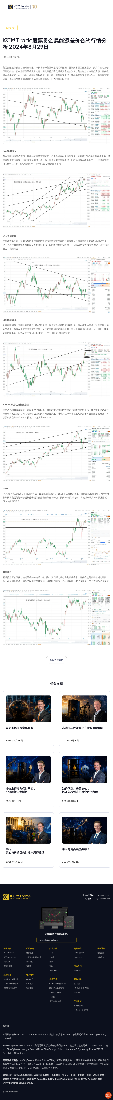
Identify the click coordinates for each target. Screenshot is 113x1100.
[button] (107, 7)
